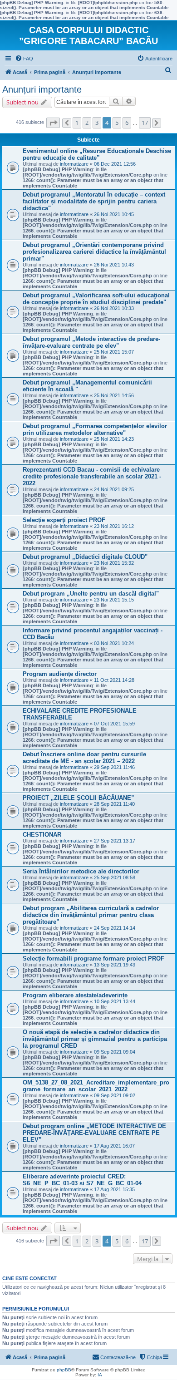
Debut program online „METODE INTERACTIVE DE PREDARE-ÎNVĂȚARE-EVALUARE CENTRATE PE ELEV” (94, 1133)
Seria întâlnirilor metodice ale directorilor (81, 871)
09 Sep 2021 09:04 (114, 1052)
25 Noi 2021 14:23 (114, 439)
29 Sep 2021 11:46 (114, 767)
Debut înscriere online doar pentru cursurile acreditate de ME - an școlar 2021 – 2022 (84, 757)
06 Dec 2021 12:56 (115, 164)
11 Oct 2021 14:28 (114, 680)
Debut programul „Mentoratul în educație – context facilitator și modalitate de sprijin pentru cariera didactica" (94, 201)
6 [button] (126, 122)
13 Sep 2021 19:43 (114, 964)
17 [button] (145, 122)
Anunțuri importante (42, 89)
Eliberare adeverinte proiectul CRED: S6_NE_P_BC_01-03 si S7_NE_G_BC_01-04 (82, 1180)
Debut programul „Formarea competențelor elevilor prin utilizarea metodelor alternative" (95, 429)
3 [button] (96, 122)
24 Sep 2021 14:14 (114, 928)
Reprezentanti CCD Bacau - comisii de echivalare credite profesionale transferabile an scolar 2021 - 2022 (92, 476)
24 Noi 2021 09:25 (114, 489)
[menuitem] (24, 58)
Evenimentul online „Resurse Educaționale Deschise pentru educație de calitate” (97, 154)
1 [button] (77, 122)
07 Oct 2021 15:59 (114, 723)
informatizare (74, 164)
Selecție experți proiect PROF (64, 520)
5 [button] (116, 122)
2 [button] (86, 122)
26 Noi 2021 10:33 (114, 308)
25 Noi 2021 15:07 (114, 352)
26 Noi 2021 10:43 (114, 264)
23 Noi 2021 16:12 (114, 526)
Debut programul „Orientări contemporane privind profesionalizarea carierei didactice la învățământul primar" (94, 252)
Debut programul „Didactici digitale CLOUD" (85, 556)
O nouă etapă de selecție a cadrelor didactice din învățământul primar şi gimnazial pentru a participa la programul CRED (95, 1039)
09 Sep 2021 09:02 (114, 1095)
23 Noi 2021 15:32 (114, 563)
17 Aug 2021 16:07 (114, 1145)
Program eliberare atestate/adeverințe (75, 995)
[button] (53, 123)
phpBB (64, 1369)
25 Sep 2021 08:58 (114, 877)
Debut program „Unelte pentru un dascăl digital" (91, 593)
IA (100, 1374)
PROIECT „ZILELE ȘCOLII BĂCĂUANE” (78, 797)
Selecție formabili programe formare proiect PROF (93, 958)
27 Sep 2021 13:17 (114, 840)
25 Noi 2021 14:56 (114, 395)
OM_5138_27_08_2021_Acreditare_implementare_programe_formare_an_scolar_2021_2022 (96, 1086)
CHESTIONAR (42, 834)
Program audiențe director (60, 673)
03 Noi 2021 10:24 (114, 643)
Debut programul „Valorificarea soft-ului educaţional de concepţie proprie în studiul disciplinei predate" (96, 299)
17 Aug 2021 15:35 (114, 1189)
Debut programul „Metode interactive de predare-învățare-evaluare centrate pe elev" (91, 342)
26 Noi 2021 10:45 (114, 214)
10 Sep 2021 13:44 (114, 1001)
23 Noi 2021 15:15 (114, 599)
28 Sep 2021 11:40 (114, 804)
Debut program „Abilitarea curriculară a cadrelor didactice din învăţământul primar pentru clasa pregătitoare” (91, 915)
